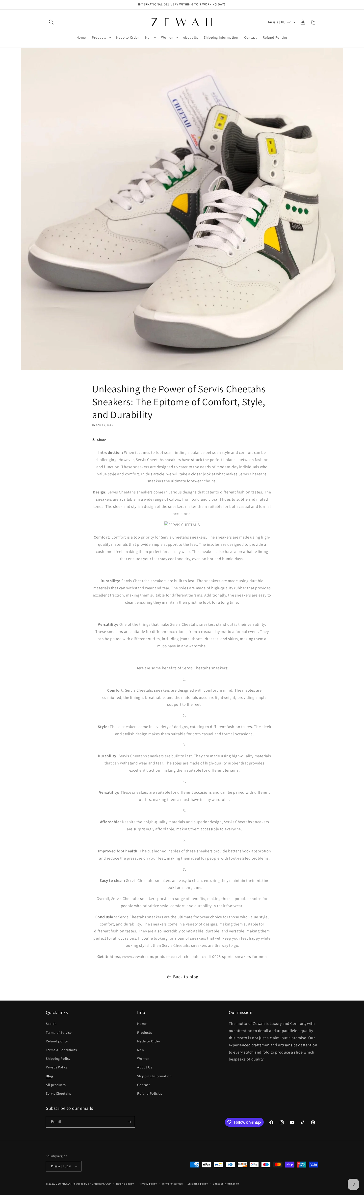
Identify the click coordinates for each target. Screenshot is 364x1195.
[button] (51, 22)
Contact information (226, 1183)
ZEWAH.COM (64, 1183)
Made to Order (148, 1041)
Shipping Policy (58, 1058)
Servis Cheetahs (58, 1093)
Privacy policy (148, 1183)
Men (140, 1050)
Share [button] (101, 439)
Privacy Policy (56, 1067)
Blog (49, 1076)
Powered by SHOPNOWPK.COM (92, 1183)
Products (144, 1032)
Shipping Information (154, 1076)
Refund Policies (149, 1093)
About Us (144, 1067)
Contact (143, 1085)
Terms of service (172, 1183)
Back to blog (185, 976)
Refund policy (57, 1041)
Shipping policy (197, 1183)
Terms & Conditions (61, 1050)
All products (56, 1085)
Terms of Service (59, 1032)
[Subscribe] (129, 1122)
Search (51, 1023)
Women (143, 1058)
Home (142, 1023)
